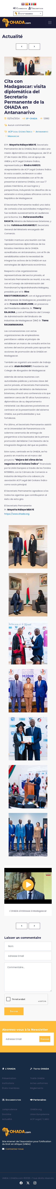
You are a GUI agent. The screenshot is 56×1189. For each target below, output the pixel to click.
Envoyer (14, 1011)
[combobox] (28, 13)
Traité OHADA (37, 1078)
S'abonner (44, 1039)
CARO (46, 1119)
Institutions (8, 1083)
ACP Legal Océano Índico (20, 131)
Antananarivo (42, 131)
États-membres (10, 1088)
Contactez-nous (14, 1148)
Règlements (36, 1088)
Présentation (9, 1078)
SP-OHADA (31, 118)
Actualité (7, 1119)
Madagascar (13, 136)
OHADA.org (36, 1109)
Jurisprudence (9, 1109)
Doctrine (6, 1114)
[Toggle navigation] (50, 22)
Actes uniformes (39, 1083)
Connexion (21, 8)
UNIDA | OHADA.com (12, 1178)
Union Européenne (39, 1114)
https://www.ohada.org (16, 513)
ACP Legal (35, 1119)
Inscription (37, 8)
